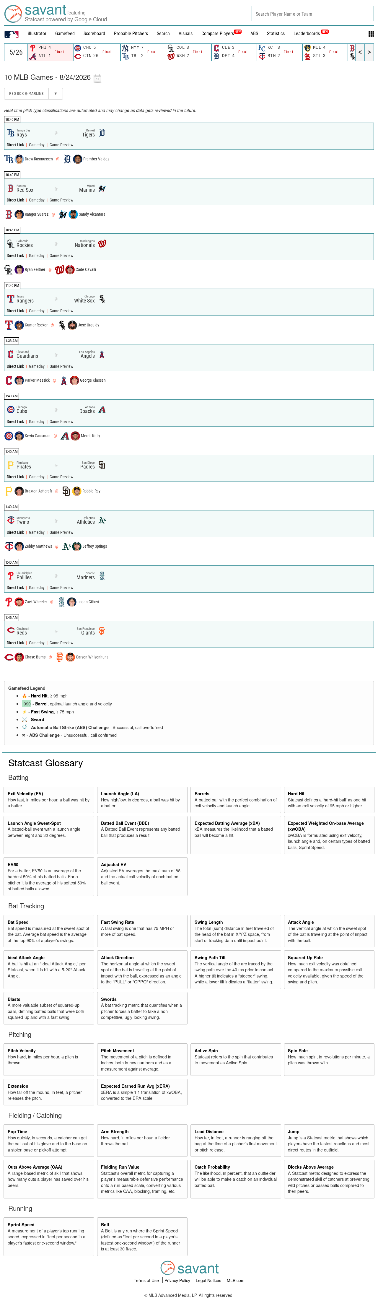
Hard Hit (39, 696)
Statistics (276, 33)
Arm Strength (115, 1131)
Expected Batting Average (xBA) (227, 823)
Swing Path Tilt (210, 957)
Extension (18, 1086)
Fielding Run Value (120, 1167)
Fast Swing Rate (117, 922)
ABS (254, 33)
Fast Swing (42, 712)
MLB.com (236, 1280)
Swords (109, 999)
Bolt (105, 1224)
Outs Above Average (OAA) (35, 1167)
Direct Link (16, 144)
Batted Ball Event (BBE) (125, 823)
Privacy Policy (177, 1280)
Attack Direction (117, 957)
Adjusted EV (113, 864)
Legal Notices (209, 1280)
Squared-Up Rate (305, 957)
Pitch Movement (117, 1050)
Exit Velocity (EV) (25, 793)
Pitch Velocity (22, 1050)
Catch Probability (212, 1167)
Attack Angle (301, 922)
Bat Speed (18, 922)
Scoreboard (94, 33)
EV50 (13, 864)
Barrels (202, 793)
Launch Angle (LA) (120, 793)
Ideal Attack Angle (26, 957)
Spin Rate (298, 1050)
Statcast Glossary (45, 762)
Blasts (14, 999)
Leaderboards (311, 33)
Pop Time (17, 1131)
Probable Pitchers (131, 33)
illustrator (37, 33)
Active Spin (206, 1050)
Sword (37, 719)
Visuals (186, 33)
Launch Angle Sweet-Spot (34, 823)
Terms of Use (147, 1280)
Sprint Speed (21, 1224)
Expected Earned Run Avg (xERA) (135, 1086)
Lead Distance (209, 1131)
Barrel (41, 704)
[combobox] (313, 13)
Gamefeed (65, 33)
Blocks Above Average (311, 1167)
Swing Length (209, 922)
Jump (293, 1131)
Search (163, 33)
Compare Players (217, 33)
